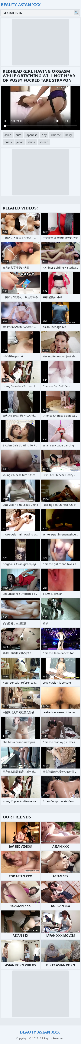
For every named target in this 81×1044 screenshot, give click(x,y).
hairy (68, 135)
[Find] (76, 12)
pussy (8, 142)
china (31, 142)
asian (8, 135)
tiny (44, 135)
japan (20, 142)
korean (44, 142)
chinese (56, 135)
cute (18, 135)
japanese (31, 135)
